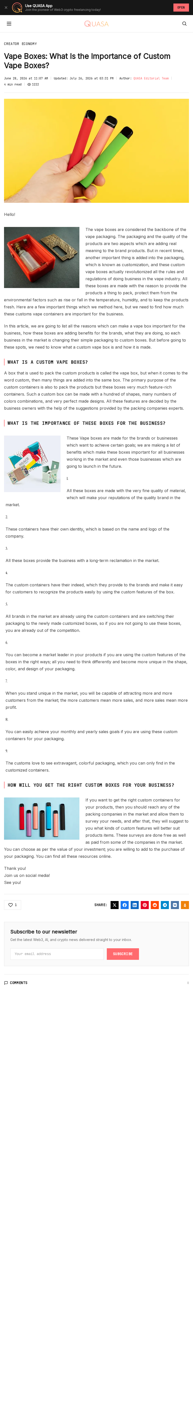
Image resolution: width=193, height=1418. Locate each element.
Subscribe (123, 954)
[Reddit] (155, 905)
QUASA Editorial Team (151, 78)
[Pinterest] (145, 905)
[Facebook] (125, 905)
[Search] (184, 23)
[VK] (175, 905)
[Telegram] (165, 905)
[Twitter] (115, 905)
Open (181, 8)
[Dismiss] (6, 8)
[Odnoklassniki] (185, 905)
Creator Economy (20, 43)
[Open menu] (9, 24)
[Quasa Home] (96, 24)
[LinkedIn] (135, 905)
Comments (19, 982)
